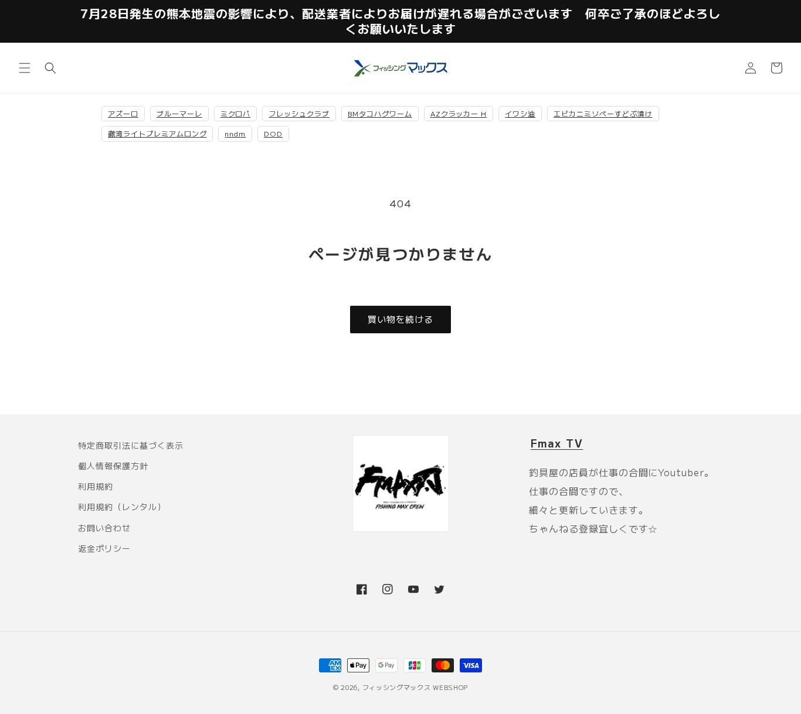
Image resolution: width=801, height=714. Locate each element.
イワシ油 (520, 113)
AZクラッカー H (458, 113)
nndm (235, 133)
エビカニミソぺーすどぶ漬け (603, 113)
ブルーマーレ (179, 113)
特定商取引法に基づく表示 (131, 445)
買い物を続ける (400, 319)
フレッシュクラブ (299, 113)
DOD (273, 133)
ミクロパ (235, 113)
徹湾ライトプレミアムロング (157, 133)
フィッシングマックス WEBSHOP (415, 687)
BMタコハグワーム (380, 113)
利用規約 (95, 486)
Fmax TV (557, 442)
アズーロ (123, 113)
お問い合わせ (104, 528)
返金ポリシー (104, 548)
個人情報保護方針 (113, 466)
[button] (25, 68)
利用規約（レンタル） (122, 507)
